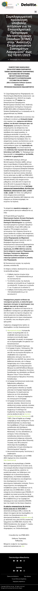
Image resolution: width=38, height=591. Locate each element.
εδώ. (23, 546)
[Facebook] (13, 560)
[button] (35, 11)
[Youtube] (20, 560)
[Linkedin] (17, 560)
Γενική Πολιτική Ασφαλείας (19, 579)
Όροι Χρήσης (27, 576)
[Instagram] (24, 560)
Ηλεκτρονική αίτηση (14, 330)
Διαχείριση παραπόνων (19, 581)
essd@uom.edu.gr (26, 517)
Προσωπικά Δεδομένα (13, 576)
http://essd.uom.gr (10, 460)
